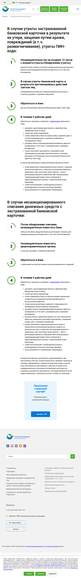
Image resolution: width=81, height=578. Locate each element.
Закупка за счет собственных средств (60, 482)
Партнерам (10, 471)
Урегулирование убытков (16, 475)
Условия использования (52, 546)
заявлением (55, 121)
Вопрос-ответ (50, 488)
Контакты (10, 505)
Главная (5, 16)
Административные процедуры (18, 489)
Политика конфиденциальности (35, 546)
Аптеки (15, 529)
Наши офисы (16, 523)
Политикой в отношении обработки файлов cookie (50, 565)
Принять (29, 574)
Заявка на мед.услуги (45, 9)
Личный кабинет (25, 3)
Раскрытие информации (54, 473)
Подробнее (52, 574)
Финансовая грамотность (55, 485)
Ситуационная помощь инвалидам (32, 516)
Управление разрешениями (56, 491)
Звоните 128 (42, 414)
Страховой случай (63, 9)
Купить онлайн (54, 9)
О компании (11, 468)
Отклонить (40, 574)
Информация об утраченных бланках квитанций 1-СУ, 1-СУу (59, 478)
